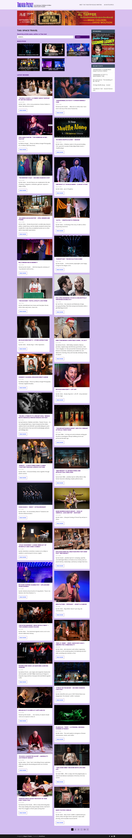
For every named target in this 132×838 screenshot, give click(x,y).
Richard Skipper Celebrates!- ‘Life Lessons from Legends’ (34, 585)
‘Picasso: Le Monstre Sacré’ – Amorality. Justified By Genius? (33, 757)
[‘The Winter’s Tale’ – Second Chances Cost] (34, 165)
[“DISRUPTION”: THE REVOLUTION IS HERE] (72, 246)
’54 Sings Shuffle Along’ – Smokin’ (68, 140)
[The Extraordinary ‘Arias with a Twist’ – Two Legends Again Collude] (34, 612)
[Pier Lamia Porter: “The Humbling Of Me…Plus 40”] (34, 125)
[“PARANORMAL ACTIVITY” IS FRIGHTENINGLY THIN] (72, 87)
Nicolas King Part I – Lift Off (66, 389)
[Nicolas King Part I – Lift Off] (72, 375)
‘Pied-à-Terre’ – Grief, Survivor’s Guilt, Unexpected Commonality (70, 644)
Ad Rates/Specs (109, 5)
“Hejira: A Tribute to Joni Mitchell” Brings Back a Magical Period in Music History (34, 417)
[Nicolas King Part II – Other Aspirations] (33, 327)
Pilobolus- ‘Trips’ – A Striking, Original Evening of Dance (70, 728)
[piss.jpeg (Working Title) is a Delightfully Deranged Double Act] (72, 285)
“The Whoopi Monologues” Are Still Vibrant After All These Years (72, 429)
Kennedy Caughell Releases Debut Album (33, 377)
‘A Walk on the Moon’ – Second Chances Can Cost (70, 688)
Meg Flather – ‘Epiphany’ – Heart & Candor (71, 604)
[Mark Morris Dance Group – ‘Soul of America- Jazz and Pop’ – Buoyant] (72, 498)
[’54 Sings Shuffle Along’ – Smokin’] (72, 127)
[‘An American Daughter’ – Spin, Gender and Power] (34, 205)
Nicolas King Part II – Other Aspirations (33, 340)
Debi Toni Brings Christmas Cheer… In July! (71, 340)
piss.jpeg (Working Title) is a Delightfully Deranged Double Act (71, 298)
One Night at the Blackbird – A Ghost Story (72, 184)
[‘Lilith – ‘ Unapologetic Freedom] (72, 208)
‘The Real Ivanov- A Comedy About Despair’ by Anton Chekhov (34, 99)
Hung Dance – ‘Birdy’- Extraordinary (32, 507)
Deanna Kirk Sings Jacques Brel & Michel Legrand (33, 666)
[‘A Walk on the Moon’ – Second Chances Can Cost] (72, 674)
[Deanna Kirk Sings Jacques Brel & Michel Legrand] (34, 653)
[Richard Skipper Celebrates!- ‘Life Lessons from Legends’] (34, 572)
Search (78, 37)
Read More (23, 110)
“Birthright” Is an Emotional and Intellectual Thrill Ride (68, 471)
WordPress (42, 836)
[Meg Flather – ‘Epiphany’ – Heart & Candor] (72, 586)
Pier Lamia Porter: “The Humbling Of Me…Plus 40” (33, 138)
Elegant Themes (28, 836)
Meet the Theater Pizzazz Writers (91, 5)
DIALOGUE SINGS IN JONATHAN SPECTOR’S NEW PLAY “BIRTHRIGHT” (71, 552)
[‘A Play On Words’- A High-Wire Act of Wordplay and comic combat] (34, 533)
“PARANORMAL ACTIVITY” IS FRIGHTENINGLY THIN (70, 101)
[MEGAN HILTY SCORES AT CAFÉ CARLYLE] (34, 697)
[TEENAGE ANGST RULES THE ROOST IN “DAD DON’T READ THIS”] (34, 785)
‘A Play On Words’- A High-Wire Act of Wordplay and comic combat (32, 546)
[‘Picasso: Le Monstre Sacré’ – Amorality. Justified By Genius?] (34, 740)
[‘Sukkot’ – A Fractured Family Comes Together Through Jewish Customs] (34, 451)
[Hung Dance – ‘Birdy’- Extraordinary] (34, 494)
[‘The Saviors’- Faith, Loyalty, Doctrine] (34, 288)
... (81, 829)
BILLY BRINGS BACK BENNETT (28, 262)
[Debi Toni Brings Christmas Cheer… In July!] (72, 327)
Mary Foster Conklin (63, 810)
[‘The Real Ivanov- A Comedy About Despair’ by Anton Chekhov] (34, 86)
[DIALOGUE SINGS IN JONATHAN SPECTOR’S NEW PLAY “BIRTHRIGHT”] (72, 538)
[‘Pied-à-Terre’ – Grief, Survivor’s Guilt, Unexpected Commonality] (72, 630)
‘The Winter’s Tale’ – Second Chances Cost (34, 178)
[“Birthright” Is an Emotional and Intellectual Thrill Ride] (72, 458)
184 (85, 829)
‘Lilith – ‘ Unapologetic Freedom (67, 220)
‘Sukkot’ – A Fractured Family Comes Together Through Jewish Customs (32, 466)
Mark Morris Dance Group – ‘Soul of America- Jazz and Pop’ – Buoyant (69, 512)
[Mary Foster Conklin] (72, 797)
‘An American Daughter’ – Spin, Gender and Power (34, 219)
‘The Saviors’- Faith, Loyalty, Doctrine (33, 301)
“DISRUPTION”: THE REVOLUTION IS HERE (69, 259)
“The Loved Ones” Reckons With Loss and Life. (70, 768)
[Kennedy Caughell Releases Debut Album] (34, 364)
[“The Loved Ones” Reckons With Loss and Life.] (72, 754)
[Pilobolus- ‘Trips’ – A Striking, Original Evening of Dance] (72, 715)
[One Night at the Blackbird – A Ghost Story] (71, 169)
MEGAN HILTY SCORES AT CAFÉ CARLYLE (32, 710)
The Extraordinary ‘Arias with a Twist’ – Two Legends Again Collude (34, 626)
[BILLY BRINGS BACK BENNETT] (34, 249)
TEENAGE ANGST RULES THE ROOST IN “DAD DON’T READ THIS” (33, 799)
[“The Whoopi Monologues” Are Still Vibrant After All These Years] (72, 415)
